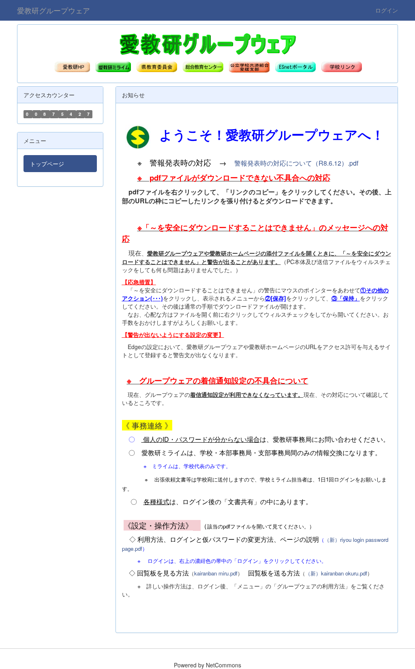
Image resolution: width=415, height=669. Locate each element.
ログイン (386, 10)
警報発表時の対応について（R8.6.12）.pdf (296, 163)
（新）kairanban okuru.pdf (336, 573)
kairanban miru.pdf (215, 573)
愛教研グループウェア (53, 10)
